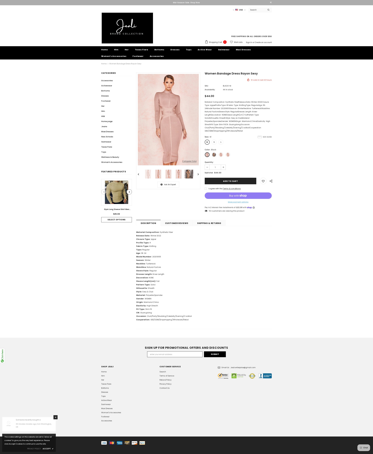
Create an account (263, 42)
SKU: (207, 86)
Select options (117, 219)
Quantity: (209, 162)
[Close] (55, 417)
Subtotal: (209, 172)
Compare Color (189, 161)
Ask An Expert (170, 184)
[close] (270, 2)
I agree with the (215, 188)
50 (210, 211)
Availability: (210, 89)
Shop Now (195, 2)
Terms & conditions (232, 188)
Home (104, 63)
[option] (116, 200)
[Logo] (127, 28)
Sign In (249, 42)
